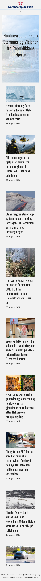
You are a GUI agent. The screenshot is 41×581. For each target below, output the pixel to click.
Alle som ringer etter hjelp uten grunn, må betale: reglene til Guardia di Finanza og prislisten (18, 166)
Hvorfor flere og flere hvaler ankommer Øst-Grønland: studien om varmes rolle (18, 112)
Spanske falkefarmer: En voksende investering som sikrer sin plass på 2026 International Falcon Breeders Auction (20, 350)
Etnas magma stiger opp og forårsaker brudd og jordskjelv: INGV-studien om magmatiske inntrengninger (20, 223)
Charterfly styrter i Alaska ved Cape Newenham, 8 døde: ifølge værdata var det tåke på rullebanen (20, 521)
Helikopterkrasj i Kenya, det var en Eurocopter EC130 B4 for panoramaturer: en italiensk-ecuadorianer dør (19, 291)
